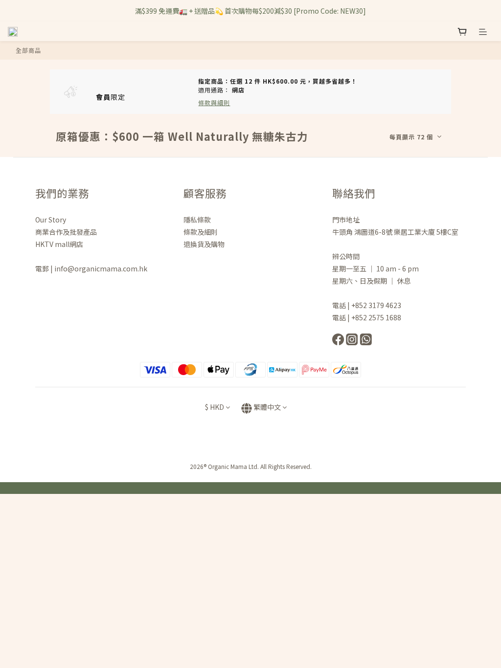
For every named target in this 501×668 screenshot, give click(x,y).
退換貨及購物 (204, 244)
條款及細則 (200, 232)
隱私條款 (197, 219)
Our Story (50, 219)
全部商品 (28, 50)
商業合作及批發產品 (66, 232)
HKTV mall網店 (59, 244)
